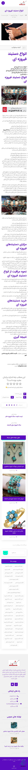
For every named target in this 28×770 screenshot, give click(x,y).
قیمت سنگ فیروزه (8, 638)
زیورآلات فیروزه (19, 397)
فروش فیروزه (8, 625)
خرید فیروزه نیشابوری (8, 605)
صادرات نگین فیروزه (19, 615)
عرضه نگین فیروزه (8, 619)
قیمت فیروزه (19, 642)
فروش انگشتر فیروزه (8, 622)
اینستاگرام (13, 706)
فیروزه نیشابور (19, 635)
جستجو (5, 552)
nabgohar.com (22, 366)
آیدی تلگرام (13, 701)
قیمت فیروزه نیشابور (10, 642)
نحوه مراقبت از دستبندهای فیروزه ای (16, 71)
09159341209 (13, 696)
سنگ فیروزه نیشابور (9, 612)
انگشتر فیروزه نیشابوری (14, 589)
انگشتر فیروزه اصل (19, 572)
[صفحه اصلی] (26, 15)
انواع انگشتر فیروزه (18, 566)
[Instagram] (16, 684)
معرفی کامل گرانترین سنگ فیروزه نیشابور (14, 731)
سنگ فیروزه (6, 130)
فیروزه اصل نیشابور (8, 632)
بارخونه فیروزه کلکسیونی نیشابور (13, 592)
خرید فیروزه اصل (10, 602)
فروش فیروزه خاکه (19, 628)
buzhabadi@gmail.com (13, 704)
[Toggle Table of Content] (23, 47)
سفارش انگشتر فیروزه (17, 609)
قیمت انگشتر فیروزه (9, 635)
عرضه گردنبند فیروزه (19, 622)
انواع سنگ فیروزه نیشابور (18, 569)
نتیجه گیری (23, 74)
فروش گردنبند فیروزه (19, 632)
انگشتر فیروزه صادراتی (13, 579)
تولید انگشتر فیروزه (8, 596)
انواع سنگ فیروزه (8, 566)
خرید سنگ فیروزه (8, 599)
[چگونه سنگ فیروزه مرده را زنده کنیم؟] (14, 740)
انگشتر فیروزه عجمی (19, 582)
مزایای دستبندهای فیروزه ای (19, 69)
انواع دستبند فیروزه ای (20, 67)
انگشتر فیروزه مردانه (8, 582)
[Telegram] (12, 684)
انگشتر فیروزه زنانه (19, 576)
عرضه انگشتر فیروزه (19, 619)
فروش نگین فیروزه (9, 628)
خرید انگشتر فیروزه (19, 599)
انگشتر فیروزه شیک (9, 576)
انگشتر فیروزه (7, 569)
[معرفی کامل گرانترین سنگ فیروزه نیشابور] (14, 725)
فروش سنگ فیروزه (18, 625)
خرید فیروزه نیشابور (19, 605)
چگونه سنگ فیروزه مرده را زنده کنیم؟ (14, 746)
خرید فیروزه (18, 602)
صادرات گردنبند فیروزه (8, 615)
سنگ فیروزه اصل (19, 612)
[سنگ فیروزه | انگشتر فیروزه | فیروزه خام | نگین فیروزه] (23, 3)
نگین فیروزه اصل (13, 645)
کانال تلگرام (13, 699)
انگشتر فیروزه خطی (9, 572)
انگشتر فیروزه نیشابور (13, 586)
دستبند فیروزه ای (5, 397)
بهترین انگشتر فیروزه (19, 596)
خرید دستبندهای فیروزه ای (19, 72)
